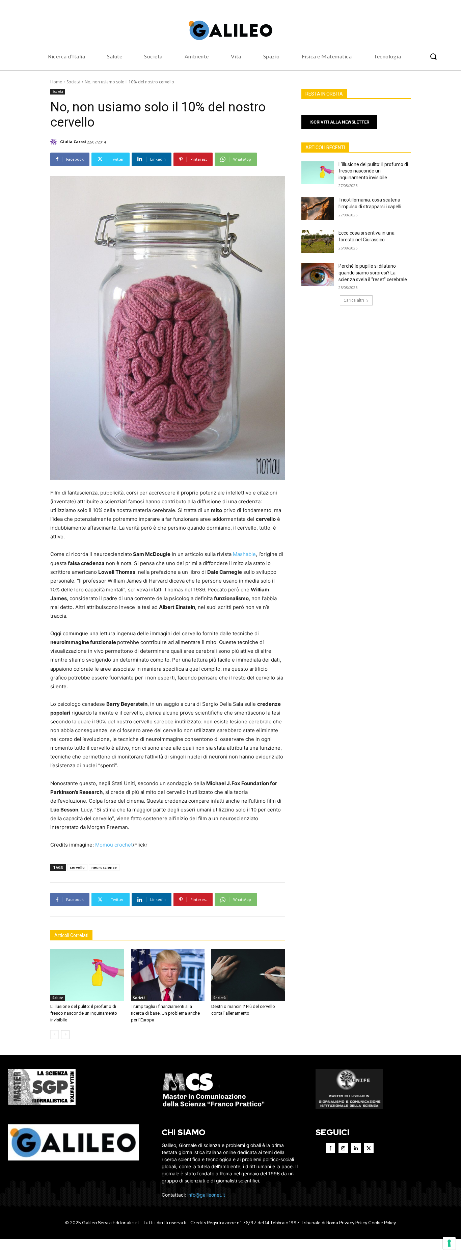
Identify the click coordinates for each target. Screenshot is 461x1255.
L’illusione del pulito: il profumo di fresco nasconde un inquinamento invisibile (83, 1013)
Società (73, 82)
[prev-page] (54, 1034)
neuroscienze (104, 867)
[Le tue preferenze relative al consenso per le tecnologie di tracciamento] (449, 1243)
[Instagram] (343, 1148)
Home (56, 82)
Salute (57, 997)
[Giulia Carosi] (54, 141)
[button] (433, 56)
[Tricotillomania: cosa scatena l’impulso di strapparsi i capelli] (317, 208)
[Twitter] (369, 1148)
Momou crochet (114, 845)
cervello (77, 867)
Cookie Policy (382, 1223)
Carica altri (354, 300)
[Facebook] (330, 1148)
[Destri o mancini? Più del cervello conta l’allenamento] (248, 975)
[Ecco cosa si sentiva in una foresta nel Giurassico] (317, 241)
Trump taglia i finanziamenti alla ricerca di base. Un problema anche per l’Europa (165, 1013)
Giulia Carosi (73, 141)
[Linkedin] (356, 1148)
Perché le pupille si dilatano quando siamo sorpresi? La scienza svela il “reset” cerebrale (372, 272)
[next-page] (65, 1034)
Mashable (244, 554)
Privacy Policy (353, 1223)
